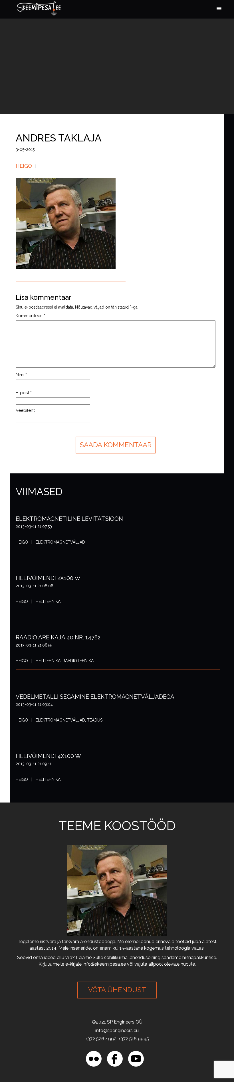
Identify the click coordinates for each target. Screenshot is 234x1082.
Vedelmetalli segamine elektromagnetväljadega (95, 696)
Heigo (24, 166)
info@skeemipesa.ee (104, 964)
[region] (74, 1041)
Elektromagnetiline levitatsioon (69, 518)
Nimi (21, 374)
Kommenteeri (30, 315)
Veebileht (25, 410)
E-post (24, 392)
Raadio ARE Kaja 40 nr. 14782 (58, 637)
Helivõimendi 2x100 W (48, 578)
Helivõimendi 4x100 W (48, 756)
